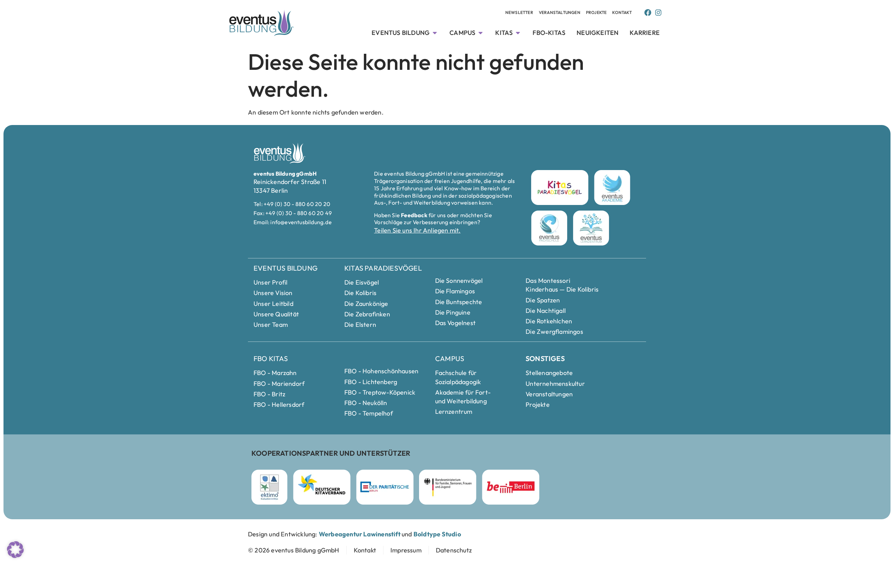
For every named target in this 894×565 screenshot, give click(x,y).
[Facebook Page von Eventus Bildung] (647, 12)
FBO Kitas (271, 358)
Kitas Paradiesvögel (383, 268)
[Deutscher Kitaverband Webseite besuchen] (322, 487)
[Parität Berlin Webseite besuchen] (384, 487)
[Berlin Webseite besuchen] (511, 487)
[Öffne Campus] (480, 32)
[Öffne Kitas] (517, 32)
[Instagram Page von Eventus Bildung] (658, 12)
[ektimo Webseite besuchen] (269, 487)
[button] (15, 549)
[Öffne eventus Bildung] (434, 32)
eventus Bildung (285, 268)
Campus (449, 358)
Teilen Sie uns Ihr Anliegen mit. (417, 230)
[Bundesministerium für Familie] (447, 487)
